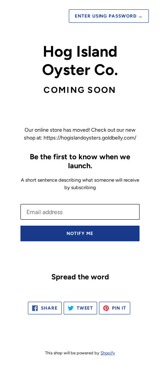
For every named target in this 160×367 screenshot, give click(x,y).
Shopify (107, 352)
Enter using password (109, 16)
